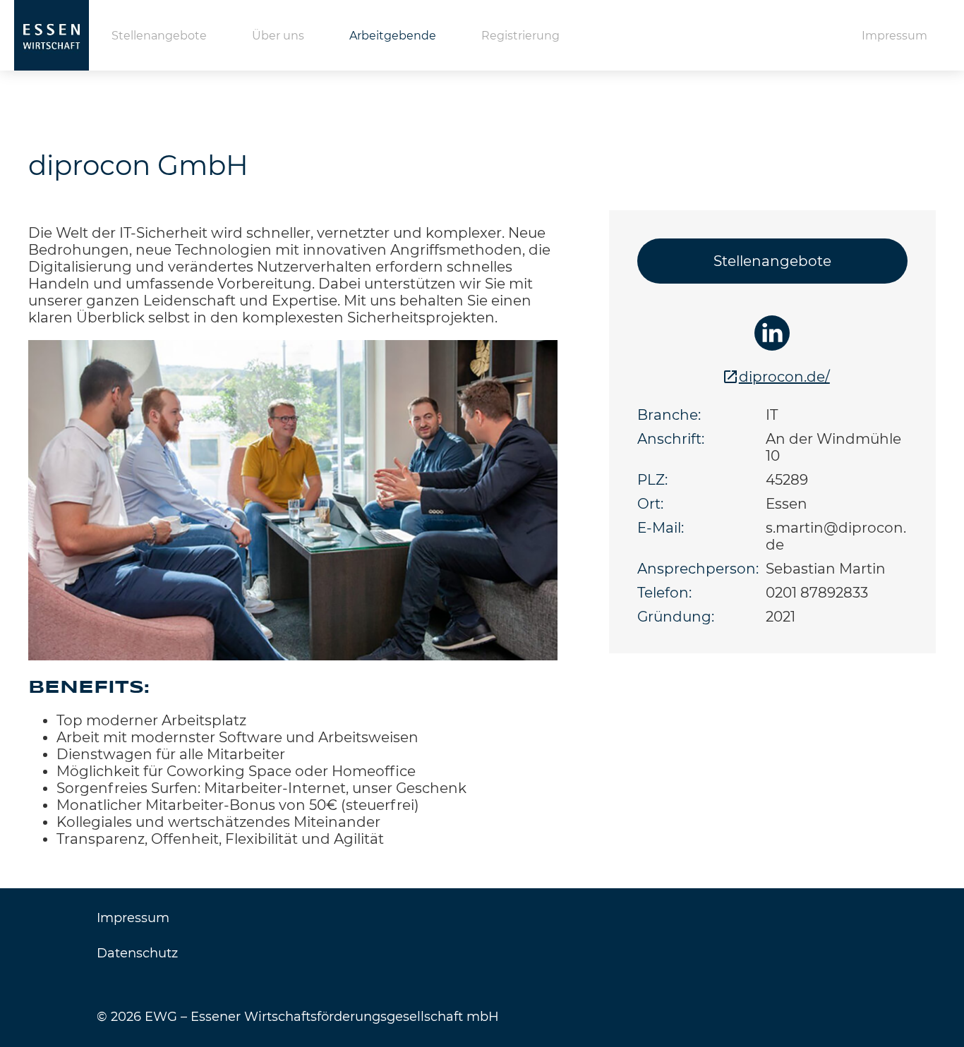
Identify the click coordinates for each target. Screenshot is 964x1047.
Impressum (894, 35)
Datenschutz (137, 953)
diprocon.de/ (784, 376)
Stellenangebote (159, 35)
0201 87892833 (817, 592)
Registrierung (520, 35)
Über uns (278, 35)
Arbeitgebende (392, 35)
